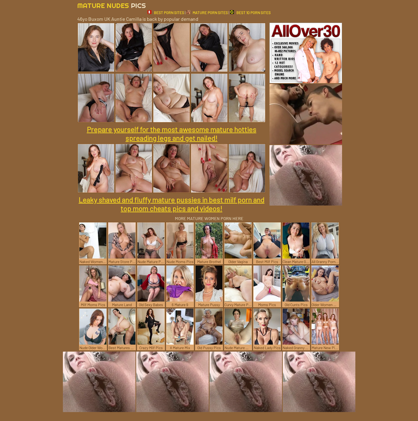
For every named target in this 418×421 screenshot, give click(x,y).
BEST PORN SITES (169, 12)
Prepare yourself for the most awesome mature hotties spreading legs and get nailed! (171, 133)
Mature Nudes (111, 5)
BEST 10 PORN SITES (253, 12)
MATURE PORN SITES (210, 12)
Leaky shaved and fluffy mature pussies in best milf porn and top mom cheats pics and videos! (171, 204)
